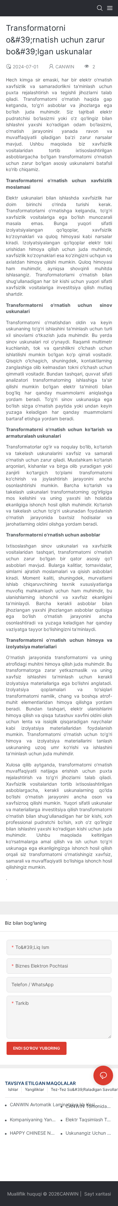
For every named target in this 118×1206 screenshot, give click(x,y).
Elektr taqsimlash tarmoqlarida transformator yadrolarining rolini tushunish (89, 1119)
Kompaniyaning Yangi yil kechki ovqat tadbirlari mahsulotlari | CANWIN (33, 1119)
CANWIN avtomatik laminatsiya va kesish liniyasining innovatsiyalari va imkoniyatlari (54, 1104)
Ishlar (13, 1089)
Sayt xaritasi (97, 1194)
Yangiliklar (34, 1089)
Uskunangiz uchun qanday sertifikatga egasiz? (89, 1133)
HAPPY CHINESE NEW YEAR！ (33, 1133)
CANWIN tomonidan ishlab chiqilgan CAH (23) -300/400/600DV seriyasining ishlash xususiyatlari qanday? (89, 1106)
